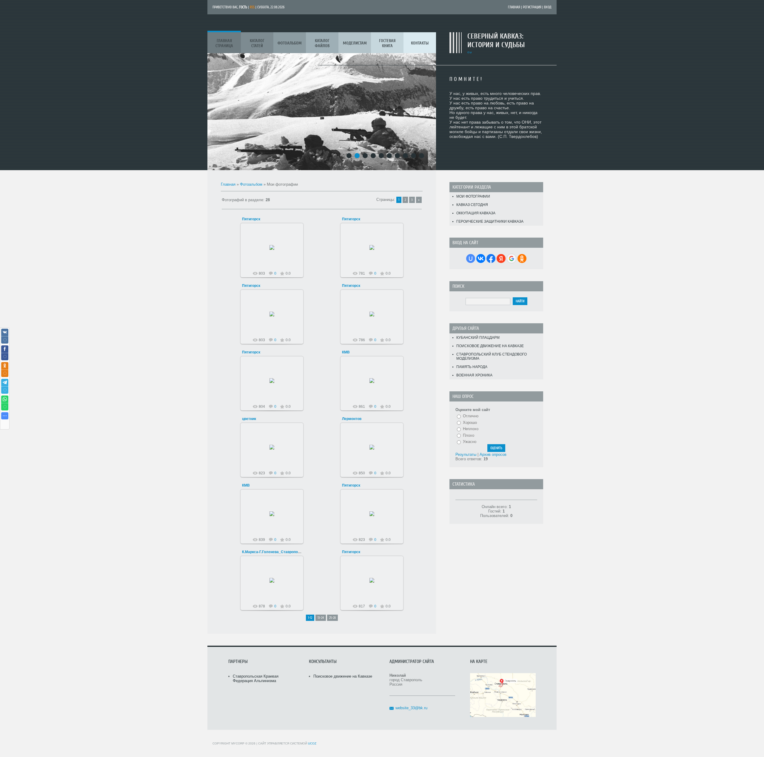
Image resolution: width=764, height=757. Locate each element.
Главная (514, 7)
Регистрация (532, 7)
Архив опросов (493, 454)
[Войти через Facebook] (490, 258)
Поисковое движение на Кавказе (490, 346)
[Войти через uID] (470, 258)
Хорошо (470, 422)
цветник (249, 419)
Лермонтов (351, 419)
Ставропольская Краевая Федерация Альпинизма (255, 678)
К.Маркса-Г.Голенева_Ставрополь (272, 552)
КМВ (346, 352)
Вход (548, 7)
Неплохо (470, 429)
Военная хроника (474, 375)
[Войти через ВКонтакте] (480, 258)
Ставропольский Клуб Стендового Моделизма (491, 356)
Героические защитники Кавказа (489, 221)
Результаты (465, 454)
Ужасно (469, 441)
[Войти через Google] (511, 258)
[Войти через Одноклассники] (521, 258)
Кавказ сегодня (472, 205)
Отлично (470, 416)
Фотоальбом (251, 184)
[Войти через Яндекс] (501, 258)
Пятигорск (251, 219)
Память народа (471, 367)
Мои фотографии (473, 196)
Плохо (468, 435)
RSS (252, 7)
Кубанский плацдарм (478, 338)
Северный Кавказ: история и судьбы (496, 40)
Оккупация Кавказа (475, 213)
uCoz (312, 743)
